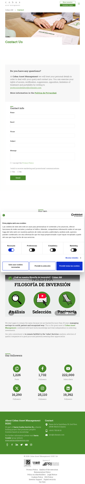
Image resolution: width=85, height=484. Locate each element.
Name (12, 112)
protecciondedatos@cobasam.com (25, 87)
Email (12, 122)
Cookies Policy (37, 477)
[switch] (32, 250)
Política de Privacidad (45, 93)
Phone (12, 132)
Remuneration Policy (42, 472)
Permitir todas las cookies (69, 266)
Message (13, 151)
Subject (12, 141)
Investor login (68, 5)
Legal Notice (52, 474)
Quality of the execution (48, 469)
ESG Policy (49, 477)
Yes (13, 172)
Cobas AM (9, 10)
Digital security (50, 479)
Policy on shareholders (36, 474)
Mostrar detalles (72, 258)
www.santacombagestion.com (17, 440)
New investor (68, 2)
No (20, 172)
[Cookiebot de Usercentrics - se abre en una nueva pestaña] (73, 215)
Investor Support (35, 479)
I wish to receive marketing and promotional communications (34, 168)
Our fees (42, 482)
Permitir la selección (42, 266)
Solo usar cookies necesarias (15, 266)
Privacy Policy (28, 163)
